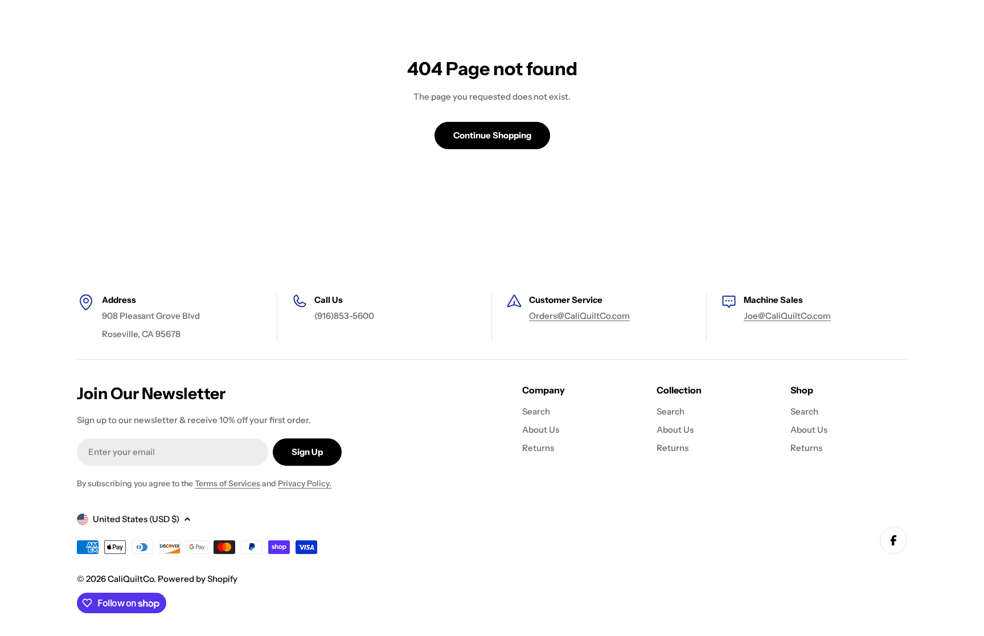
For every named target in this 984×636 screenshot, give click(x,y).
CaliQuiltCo (131, 578)
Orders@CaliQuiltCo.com (579, 315)
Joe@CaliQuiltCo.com (787, 315)
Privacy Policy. (304, 483)
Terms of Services (227, 483)
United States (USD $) (136, 519)
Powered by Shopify (197, 578)
